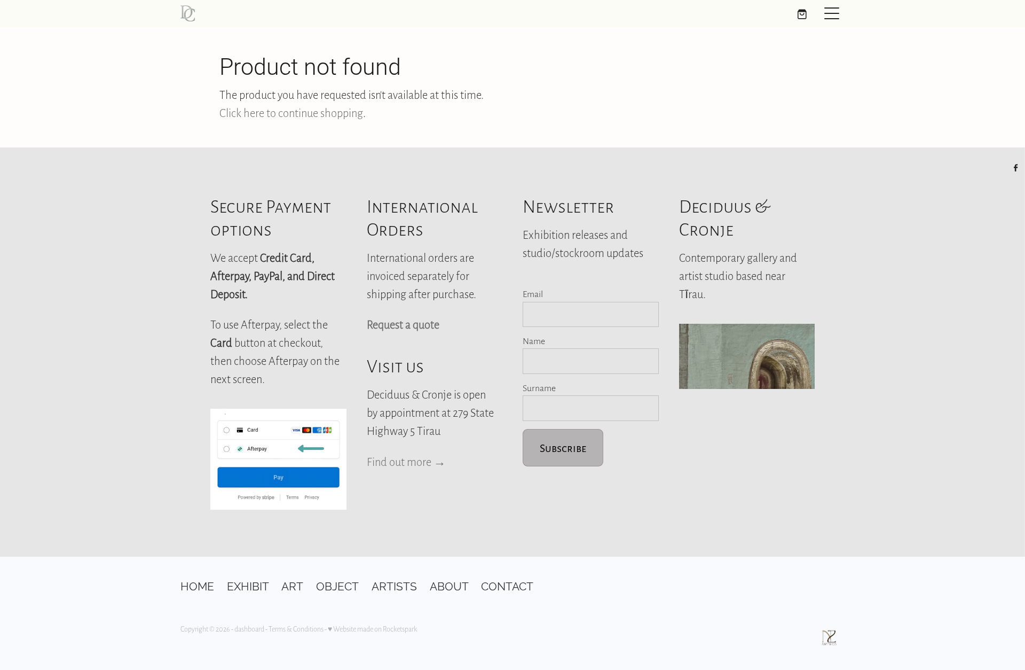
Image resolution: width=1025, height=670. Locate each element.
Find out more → (406, 461)
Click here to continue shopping (291, 112)
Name (534, 341)
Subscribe (563, 447)
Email (533, 294)
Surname (539, 388)
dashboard (249, 629)
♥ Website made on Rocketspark (372, 629)
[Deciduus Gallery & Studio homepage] (429, 13)
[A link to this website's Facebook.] (1016, 168)
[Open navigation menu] (832, 13)
